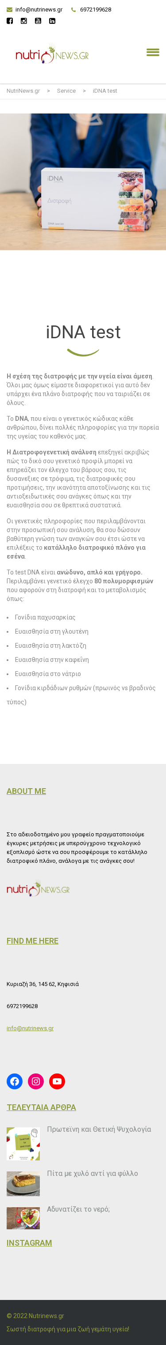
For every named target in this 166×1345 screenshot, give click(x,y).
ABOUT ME (26, 791)
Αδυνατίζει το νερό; (78, 1209)
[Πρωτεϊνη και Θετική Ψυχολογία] (23, 1143)
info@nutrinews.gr (38, 9)
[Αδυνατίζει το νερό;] (23, 1218)
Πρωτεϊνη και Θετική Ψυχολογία (99, 1129)
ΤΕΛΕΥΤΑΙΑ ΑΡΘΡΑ (41, 1107)
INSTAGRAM (29, 1242)
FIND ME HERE (32, 940)
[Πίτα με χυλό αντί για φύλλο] (23, 1184)
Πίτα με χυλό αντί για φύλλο (92, 1173)
